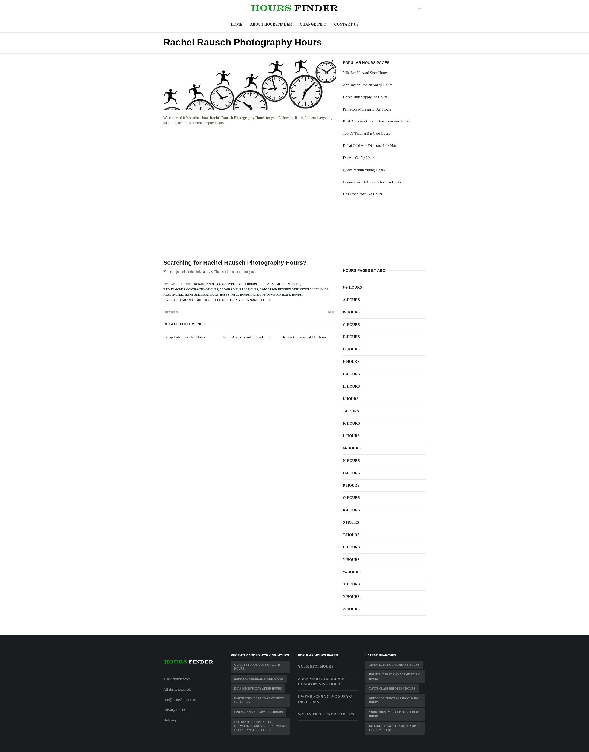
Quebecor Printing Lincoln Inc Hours (394, 700)
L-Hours (351, 436)
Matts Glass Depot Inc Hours (392, 688)
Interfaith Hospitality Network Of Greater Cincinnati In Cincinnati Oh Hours (260, 726)
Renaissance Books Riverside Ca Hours (225, 284)
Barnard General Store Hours (258, 678)
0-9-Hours (352, 287)
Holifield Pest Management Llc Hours (394, 676)
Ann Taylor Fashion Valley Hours (367, 85)
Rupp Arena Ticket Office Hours (247, 337)
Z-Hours (351, 609)
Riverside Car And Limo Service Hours (194, 300)
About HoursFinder (271, 24)
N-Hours (351, 461)
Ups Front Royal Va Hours (362, 194)
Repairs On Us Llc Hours (239, 289)
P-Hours (351, 485)
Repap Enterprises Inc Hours (184, 337)
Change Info (313, 24)
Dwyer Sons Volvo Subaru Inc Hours (326, 699)
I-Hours (350, 399)
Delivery (169, 720)
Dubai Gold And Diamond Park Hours (371, 146)
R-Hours (351, 510)
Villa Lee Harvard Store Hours (365, 73)
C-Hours (351, 324)
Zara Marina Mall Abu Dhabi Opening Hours (322, 681)
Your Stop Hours (315, 666)
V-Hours (351, 560)
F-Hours (351, 361)
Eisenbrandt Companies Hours (258, 712)
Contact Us (346, 24)
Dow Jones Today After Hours (258, 688)
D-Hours (351, 337)
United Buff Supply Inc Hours (365, 97)
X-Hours (351, 584)
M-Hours (352, 448)
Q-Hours (351, 497)
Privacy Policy (174, 710)
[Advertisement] (249, 163)
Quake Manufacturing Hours (364, 170)
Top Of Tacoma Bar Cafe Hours (366, 133)
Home (236, 24)
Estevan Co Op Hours (359, 158)
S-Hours (351, 522)
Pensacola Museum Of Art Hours (367, 109)
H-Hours (351, 386)
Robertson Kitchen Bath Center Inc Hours (294, 289)
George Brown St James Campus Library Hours (394, 728)
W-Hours (352, 572)
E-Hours (351, 349)
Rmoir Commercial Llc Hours (304, 337)
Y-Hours (351, 597)
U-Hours (351, 547)
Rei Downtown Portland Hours (276, 294)
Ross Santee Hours (235, 294)
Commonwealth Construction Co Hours (372, 182)
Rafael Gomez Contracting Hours (190, 289)
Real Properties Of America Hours (190, 294)
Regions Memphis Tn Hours (279, 284)
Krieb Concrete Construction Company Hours (376, 121)
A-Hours (351, 300)
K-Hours (351, 423)
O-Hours (351, 473)
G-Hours (351, 374)
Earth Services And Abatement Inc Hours (259, 700)
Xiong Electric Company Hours (394, 664)
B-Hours (351, 312)
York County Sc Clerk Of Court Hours (394, 714)
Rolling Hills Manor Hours (249, 300)
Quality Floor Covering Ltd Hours (257, 666)
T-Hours (351, 535)
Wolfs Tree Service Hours (326, 714)
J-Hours (351, 411)
